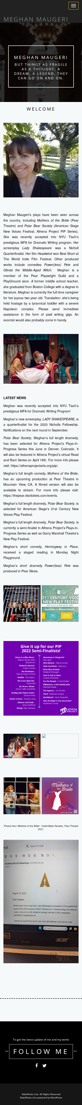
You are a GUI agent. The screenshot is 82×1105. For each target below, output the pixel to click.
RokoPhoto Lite (28, 1097)
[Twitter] (44, 1066)
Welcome (41, 109)
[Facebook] (36, 1066)
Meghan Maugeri (41, 57)
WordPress (56, 1097)
